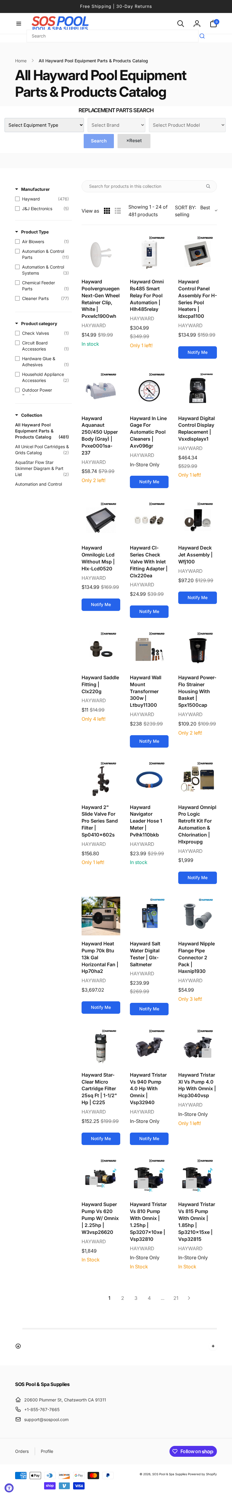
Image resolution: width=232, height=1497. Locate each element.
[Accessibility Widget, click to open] (9, 1487)
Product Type (35, 231)
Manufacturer (35, 189)
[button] (18, 23)
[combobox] (112, 36)
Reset (134, 140)
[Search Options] (210, 186)
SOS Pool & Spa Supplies (169, 1474)
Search (99, 141)
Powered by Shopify (202, 1474)
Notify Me (198, 352)
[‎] (116, 1346)
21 (175, 1298)
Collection (31, 415)
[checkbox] (42, 199)
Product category (39, 323)
